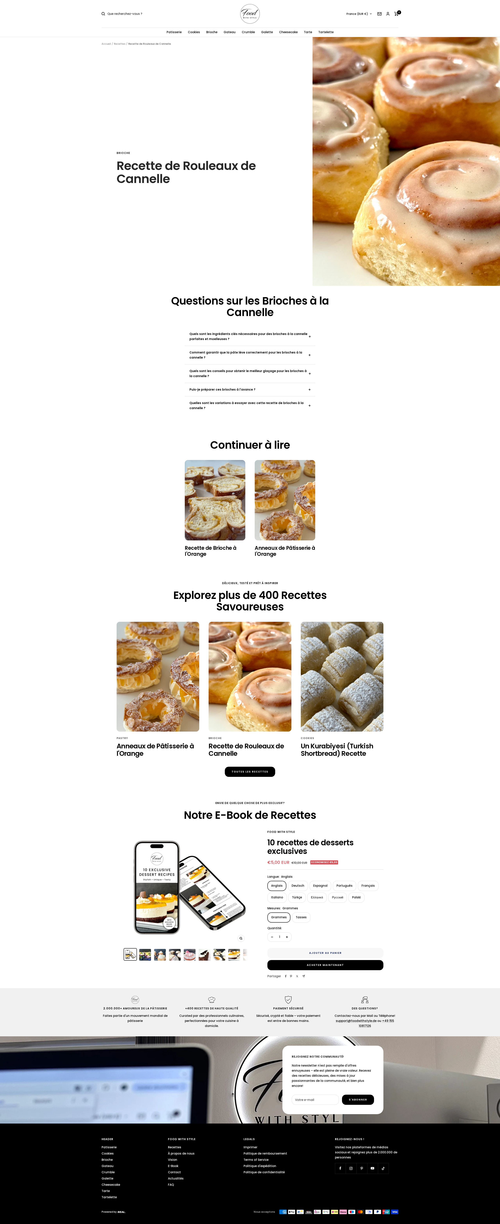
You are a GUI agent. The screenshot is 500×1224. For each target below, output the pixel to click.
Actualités (176, 1178)
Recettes (119, 44)
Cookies (194, 32)
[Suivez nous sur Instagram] (351, 1168)
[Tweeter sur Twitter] (297, 976)
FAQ (171, 1185)
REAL (121, 1211)
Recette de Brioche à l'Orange (211, 550)
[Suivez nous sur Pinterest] (361, 1168)
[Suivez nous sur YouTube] (372, 1168)
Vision (172, 1160)
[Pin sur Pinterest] (291, 976)
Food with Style (281, 832)
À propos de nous (181, 1153)
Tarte (308, 32)
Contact (174, 1172)
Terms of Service (256, 1160)
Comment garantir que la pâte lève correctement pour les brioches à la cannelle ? (245, 355)
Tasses (301, 917)
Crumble (248, 32)
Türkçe (297, 897)
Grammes (279, 917)
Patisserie (174, 32)
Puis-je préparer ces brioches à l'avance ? (222, 389)
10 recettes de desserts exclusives (310, 847)
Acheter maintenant (325, 965)
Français (368, 886)
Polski (356, 897)
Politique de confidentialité (264, 1172)
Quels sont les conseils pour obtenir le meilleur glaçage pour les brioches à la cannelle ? (248, 373)
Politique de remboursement (265, 1153)
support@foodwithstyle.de (356, 1021)
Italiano (277, 897)
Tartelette (326, 32)
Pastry (122, 738)
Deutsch (298, 886)
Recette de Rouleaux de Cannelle (246, 749)
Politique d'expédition (260, 1166)
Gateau (230, 32)
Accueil (106, 44)
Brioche (211, 32)
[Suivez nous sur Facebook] (340, 1168)
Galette (267, 32)
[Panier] (396, 14)
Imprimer (250, 1147)
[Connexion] (388, 13)
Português (345, 886)
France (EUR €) (357, 14)
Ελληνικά (317, 897)
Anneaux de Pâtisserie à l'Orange (285, 550)
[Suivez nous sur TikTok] (383, 1168)
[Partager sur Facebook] (286, 976)
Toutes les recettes (250, 772)
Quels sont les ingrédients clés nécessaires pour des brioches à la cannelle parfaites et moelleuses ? (248, 336)
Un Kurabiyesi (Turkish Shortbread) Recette (337, 749)
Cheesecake (288, 32)
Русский (337, 897)
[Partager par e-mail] (303, 976)
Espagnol (320, 886)
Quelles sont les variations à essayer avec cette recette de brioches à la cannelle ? (246, 405)
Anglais (277, 886)
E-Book (173, 1166)
